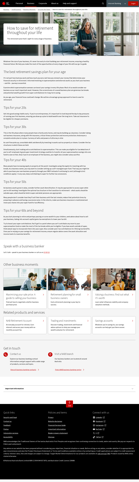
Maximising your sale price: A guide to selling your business (21, 296)
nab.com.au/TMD (104, 453)
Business (30, 3)
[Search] (103, 3)
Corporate (43, 3)
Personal (19, 3)
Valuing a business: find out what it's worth (112, 296)
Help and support (70, 3)
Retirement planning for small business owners (66, 296)
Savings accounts (104, 321)
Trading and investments (63, 321)
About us (54, 3)
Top (69, 405)
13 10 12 (47, 252)
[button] (133, 3)
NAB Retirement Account (18, 321)
